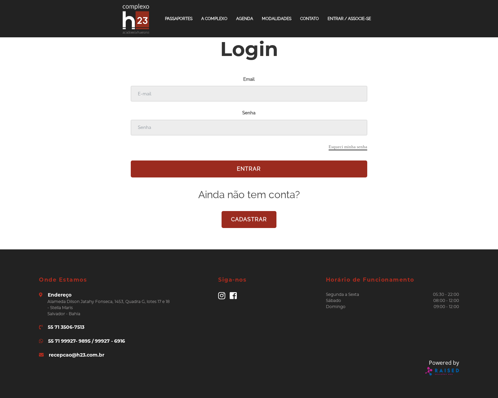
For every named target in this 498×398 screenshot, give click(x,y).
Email (248, 79)
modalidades (276, 18)
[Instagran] (221, 297)
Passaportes (178, 18)
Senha (248, 112)
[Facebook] (233, 297)
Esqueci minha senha (348, 146)
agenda (244, 18)
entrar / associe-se (349, 18)
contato (309, 18)
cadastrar (249, 219)
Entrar (249, 169)
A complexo (214, 18)
